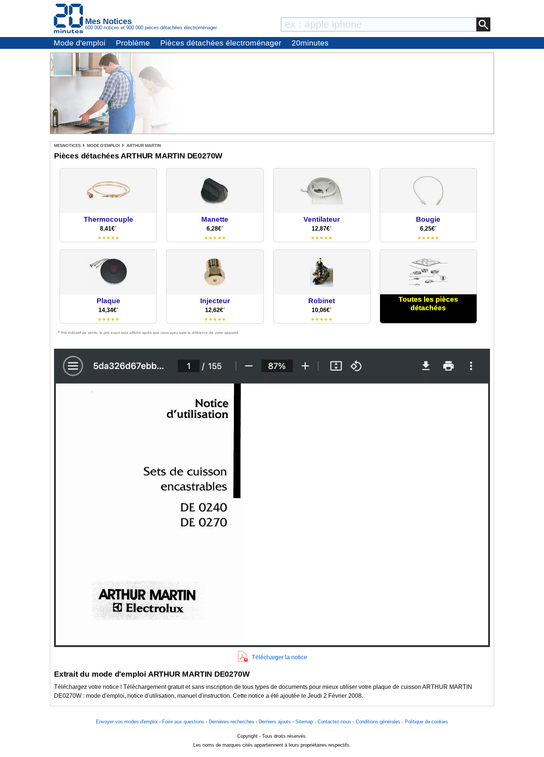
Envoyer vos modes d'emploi (127, 721)
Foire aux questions (183, 721)
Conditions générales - (380, 721)
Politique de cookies (426, 721)
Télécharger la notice (279, 657)
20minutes (310, 42)
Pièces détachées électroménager (220, 42)
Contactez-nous (334, 721)
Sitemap (304, 721)
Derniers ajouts (275, 721)
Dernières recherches (231, 721)
